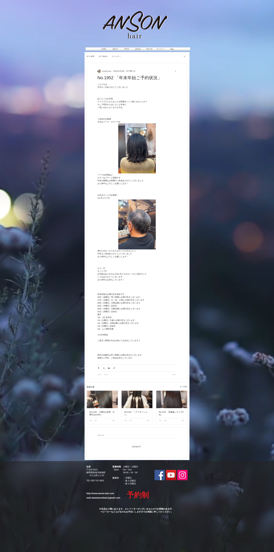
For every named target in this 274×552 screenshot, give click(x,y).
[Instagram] (182, 473)
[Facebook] (160, 473)
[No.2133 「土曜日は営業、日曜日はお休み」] (102, 399)
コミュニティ (116, 56)
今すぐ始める (102, 56)
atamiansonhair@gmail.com (106, 496)
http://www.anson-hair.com (100, 491)
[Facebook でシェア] (98, 368)
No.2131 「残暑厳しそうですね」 (171, 413)
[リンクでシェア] (114, 368)
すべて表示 (183, 386)
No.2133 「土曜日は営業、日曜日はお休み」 (102, 413)
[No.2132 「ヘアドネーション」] (137, 399)
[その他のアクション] (175, 71)
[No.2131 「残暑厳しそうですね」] (171, 399)
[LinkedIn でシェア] (109, 368)
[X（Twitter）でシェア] (104, 368)
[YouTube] (171, 473)
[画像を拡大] (137, 148)
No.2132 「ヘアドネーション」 (135, 413)
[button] (185, 56)
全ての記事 (90, 56)
